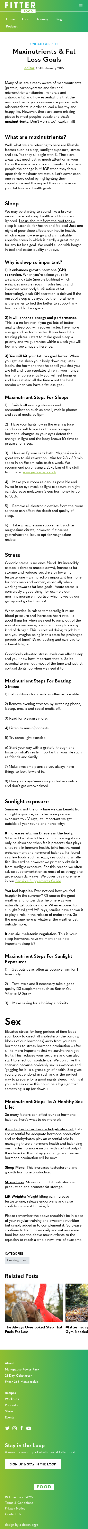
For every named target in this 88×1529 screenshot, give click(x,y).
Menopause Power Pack (22, 1369)
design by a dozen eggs (21, 1524)
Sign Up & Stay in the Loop (33, 1464)
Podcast (12, 26)
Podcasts (11, 1404)
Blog (59, 18)
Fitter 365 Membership (21, 1381)
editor (29, 67)
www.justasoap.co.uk (39, 472)
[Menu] (80, 5)
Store (9, 1411)
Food (25, 18)
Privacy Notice (15, 1508)
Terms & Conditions (19, 1502)
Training (42, 18)
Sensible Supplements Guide (38, 880)
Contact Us (13, 1513)
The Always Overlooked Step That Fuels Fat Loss (33, 1329)
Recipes (10, 1392)
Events (9, 1417)
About (9, 1363)
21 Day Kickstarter (18, 1375)
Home (10, 18)
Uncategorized (44, 44)
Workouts (12, 1398)
